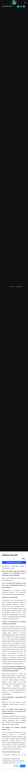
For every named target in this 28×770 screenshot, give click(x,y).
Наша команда (11, 286)
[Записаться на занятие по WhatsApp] (18, 6)
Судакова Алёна (19, 286)
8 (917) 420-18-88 (7, 6)
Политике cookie (18, 763)
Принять (22, 765)
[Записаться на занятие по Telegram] (24, 6)
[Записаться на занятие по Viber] (21, 6)
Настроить (16, 765)
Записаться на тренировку (14, 283)
